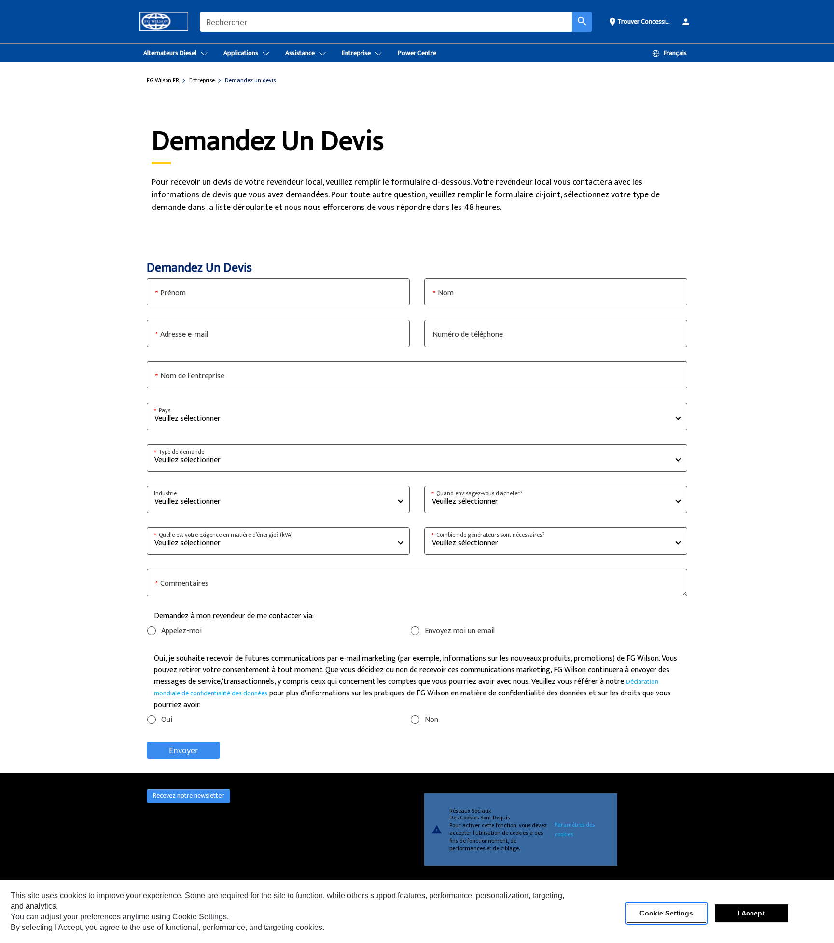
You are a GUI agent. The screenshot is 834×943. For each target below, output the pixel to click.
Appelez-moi (181, 631)
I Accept (751, 913)
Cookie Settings (666, 913)
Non (431, 720)
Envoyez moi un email (460, 631)
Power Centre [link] (417, 52)
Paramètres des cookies (575, 829)
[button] (640, 21)
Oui (166, 720)
